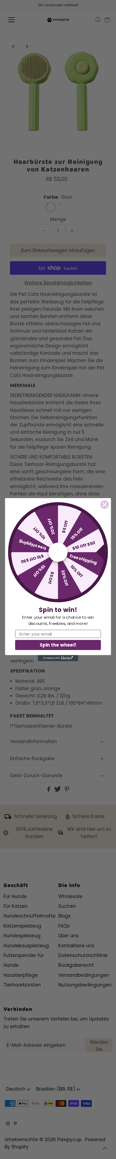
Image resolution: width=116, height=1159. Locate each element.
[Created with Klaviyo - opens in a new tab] (58, 658)
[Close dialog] (104, 504)
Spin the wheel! (58, 644)
